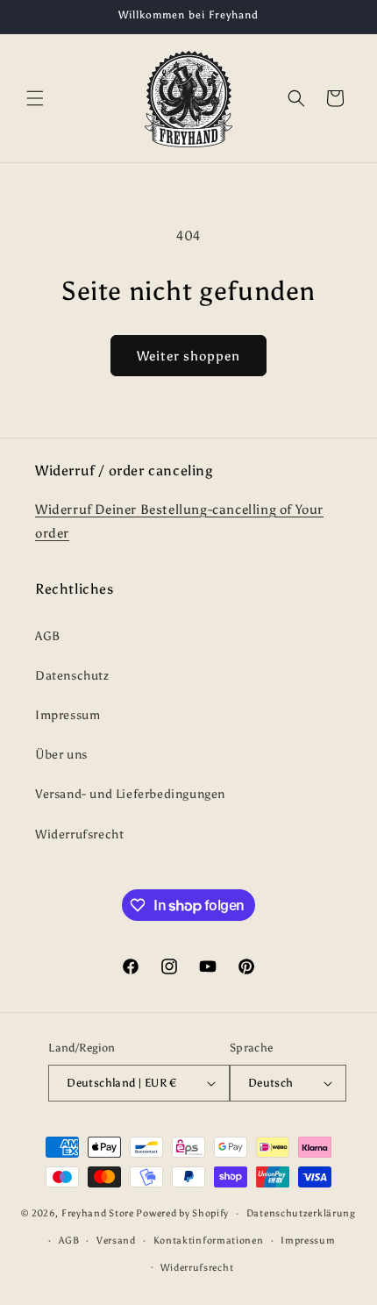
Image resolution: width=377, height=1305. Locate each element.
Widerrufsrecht (79, 834)
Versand (116, 1240)
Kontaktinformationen (208, 1240)
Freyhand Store (97, 1213)
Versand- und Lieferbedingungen (130, 794)
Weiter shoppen (188, 356)
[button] (35, 98)
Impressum (67, 715)
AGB (47, 636)
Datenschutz (72, 675)
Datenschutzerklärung (301, 1213)
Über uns (61, 754)
